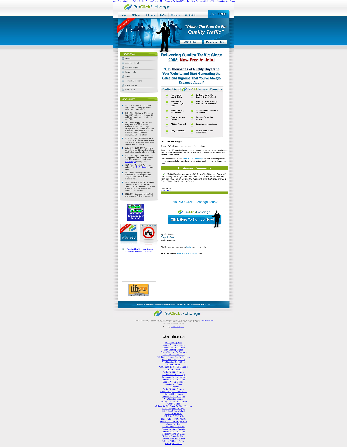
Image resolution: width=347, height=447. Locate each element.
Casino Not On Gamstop (173, 372)
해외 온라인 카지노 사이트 (173, 419)
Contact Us (130, 90)
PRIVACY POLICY (186, 304)
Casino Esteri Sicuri (173, 413)
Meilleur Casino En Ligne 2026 (173, 421)
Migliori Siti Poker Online (173, 441)
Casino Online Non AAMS (173, 439)
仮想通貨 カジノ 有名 (173, 416)
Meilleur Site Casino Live (173, 354)
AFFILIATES (154, 304)
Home (128, 58)
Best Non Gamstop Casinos (173, 359)
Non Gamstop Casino (173, 350)
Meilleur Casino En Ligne (173, 379)
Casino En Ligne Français (173, 429)
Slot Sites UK (173, 387)
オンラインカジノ (173, 369)
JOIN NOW (145, 304)
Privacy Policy (131, 85)
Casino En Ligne (173, 424)
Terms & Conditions (133, 81)
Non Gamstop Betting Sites (173, 362)
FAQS (188, 247)
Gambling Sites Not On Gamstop (173, 367)
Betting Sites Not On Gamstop (173, 401)
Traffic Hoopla (130, 162)
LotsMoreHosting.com (177, 327)
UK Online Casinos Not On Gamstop (173, 357)
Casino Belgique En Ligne (173, 408)
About (127, 76)
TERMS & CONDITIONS (171, 304)
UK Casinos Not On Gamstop (174, 377)
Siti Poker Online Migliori (173, 411)
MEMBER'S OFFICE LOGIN (201, 304)
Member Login (131, 67)
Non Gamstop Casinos (173, 384)
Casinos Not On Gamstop (174, 345)
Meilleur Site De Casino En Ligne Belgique (173, 406)
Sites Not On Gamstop (173, 394)
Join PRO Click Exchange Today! (194, 202)
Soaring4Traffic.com (207, 320)
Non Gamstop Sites (173, 342)
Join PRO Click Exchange (192, 159)
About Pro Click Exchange (187, 254)
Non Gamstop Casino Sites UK (173, 391)
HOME (139, 304)
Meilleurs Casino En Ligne (173, 436)
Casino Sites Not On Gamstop (174, 352)
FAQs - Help (130, 72)
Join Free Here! (132, 63)
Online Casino (173, 364)
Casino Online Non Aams (174, 426)
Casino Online (173, 404)
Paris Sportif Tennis (173, 443)
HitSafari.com (166, 190)
